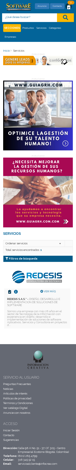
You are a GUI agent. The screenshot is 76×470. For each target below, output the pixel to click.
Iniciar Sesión (11, 430)
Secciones (12, 27)
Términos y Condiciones (18, 403)
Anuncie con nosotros (16, 412)
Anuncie (42, 6)
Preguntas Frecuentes (17, 384)
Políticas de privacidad (17, 398)
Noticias (8, 388)
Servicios (41, 27)
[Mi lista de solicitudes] (68, 7)
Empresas (10, 36)
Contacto (57, 6)
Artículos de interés (15, 393)
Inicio (6, 50)
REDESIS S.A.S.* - (33, 302)
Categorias (55, 27)
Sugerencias (11, 439)
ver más (49, 291)
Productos (28, 27)
